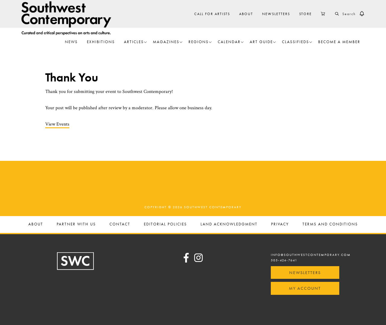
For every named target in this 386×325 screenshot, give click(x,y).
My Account (305, 288)
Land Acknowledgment (229, 224)
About (35, 224)
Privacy (280, 224)
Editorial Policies (165, 224)
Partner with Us (76, 224)
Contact (119, 224)
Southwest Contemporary (66, 18)
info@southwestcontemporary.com (311, 255)
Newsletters (305, 272)
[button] (362, 14)
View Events (57, 124)
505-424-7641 (284, 260)
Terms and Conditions (330, 224)
